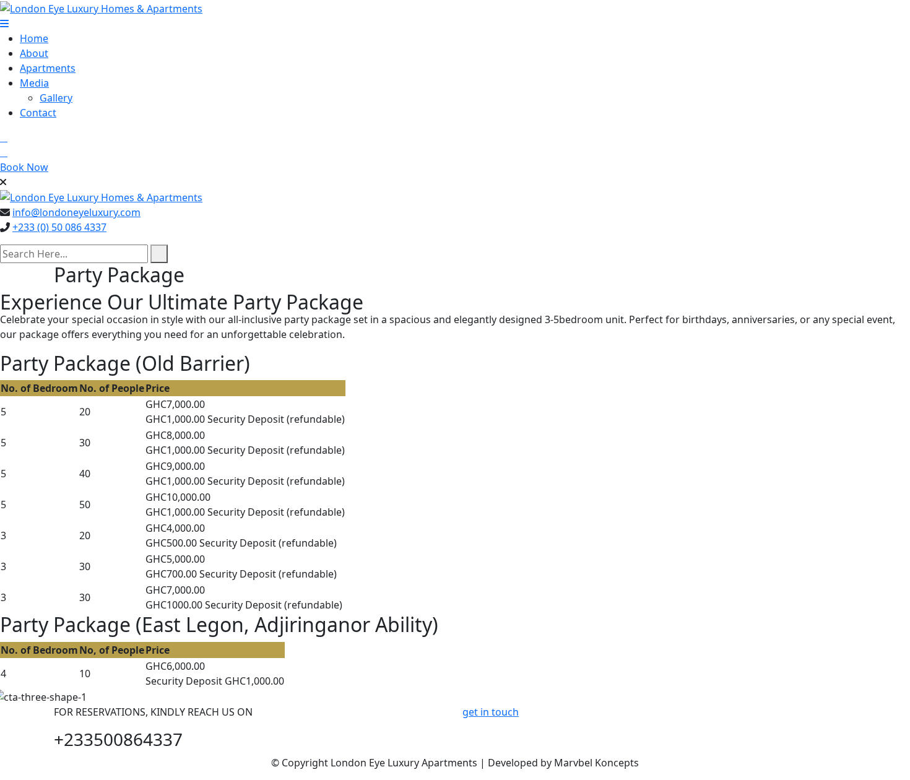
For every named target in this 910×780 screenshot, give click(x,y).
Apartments (48, 68)
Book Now (24, 167)
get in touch (490, 712)
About (34, 53)
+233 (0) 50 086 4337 (59, 227)
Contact (38, 112)
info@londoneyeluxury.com (76, 212)
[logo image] (101, 197)
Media (34, 83)
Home (34, 38)
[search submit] (159, 254)
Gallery (56, 98)
